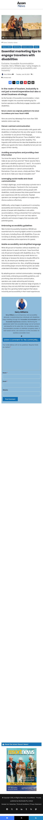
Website (5, 390)
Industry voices (12, 42)
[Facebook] (10, 82)
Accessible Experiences (13, 321)
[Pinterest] (25, 82)
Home (5, 42)
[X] (13, 82)
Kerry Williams (8, 74)
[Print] (32, 82)
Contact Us (5, 804)
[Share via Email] (29, 82)
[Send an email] (13, 74)
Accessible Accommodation (29, 319)
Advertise (13, 804)
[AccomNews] (21, 4)
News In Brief (7, 47)
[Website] (21, 336)
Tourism (32, 195)
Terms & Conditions (23, 804)
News (36, 47)
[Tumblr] (21, 82)
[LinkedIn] (17, 82)
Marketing (17, 47)
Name (5, 373)
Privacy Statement (36, 804)
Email (5, 381)
